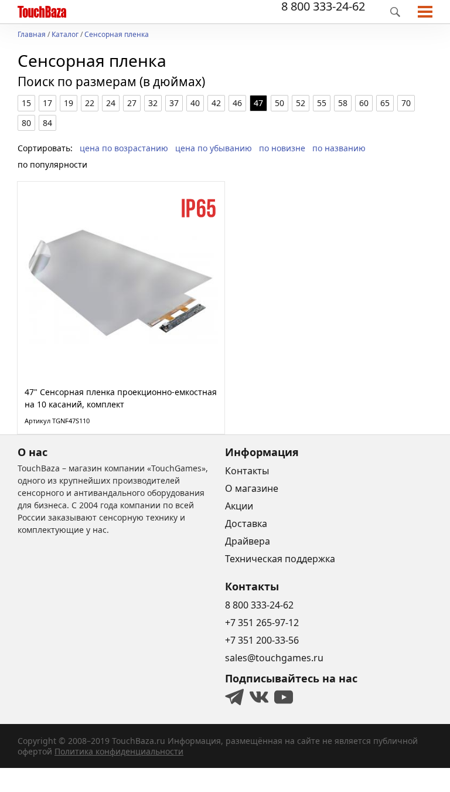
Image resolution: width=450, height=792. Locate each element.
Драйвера (247, 541)
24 (110, 102)
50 (279, 102)
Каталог (65, 35)
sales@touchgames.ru (274, 657)
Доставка (246, 523)
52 (300, 102)
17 (47, 102)
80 (26, 122)
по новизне (282, 148)
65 (385, 102)
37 (174, 102)
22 (89, 102)
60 (364, 102)
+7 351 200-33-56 (262, 640)
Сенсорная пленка (116, 35)
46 (237, 102)
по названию (339, 148)
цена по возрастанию (124, 148)
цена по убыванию (213, 148)
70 (406, 102)
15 (26, 102)
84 (47, 122)
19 (68, 102)
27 (132, 102)
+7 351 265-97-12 (262, 622)
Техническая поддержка (280, 558)
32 (153, 102)
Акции (239, 505)
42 (216, 102)
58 (342, 102)
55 (321, 102)
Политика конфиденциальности (118, 751)
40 (195, 102)
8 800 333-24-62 (323, 6)
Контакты (247, 470)
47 (258, 102)
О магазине (251, 488)
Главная (32, 35)
